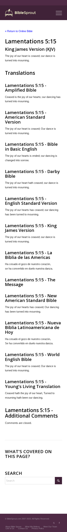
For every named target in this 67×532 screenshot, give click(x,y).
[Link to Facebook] (59, 523)
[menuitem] (57, 13)
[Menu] (57, 13)
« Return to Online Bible (19, 31)
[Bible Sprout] (28, 13)
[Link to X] (54, 523)
